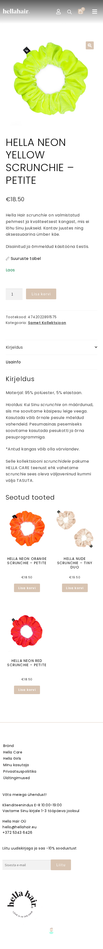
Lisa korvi (41, 294)
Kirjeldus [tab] (14, 347)
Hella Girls (12, 758)
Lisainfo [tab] (13, 362)
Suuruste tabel (26, 258)
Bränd (8, 745)
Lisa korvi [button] (27, 588)
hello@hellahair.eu (19, 827)
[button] (94, 11)
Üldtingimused (16, 777)
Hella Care (12, 752)
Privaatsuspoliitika (19, 771)
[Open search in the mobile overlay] (69, 12)
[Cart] (80, 11)
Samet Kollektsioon (47, 322)
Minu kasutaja (16, 764)
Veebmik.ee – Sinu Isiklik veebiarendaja (51, 944)
